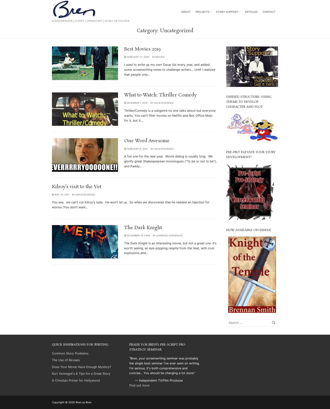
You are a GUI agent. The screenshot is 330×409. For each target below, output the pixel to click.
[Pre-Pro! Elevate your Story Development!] (250, 219)
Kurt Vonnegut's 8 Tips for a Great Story (81, 373)
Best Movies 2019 (142, 49)
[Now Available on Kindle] (252, 275)
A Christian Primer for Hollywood (76, 380)
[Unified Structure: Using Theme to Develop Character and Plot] (252, 141)
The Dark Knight (143, 228)
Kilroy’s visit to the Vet (76, 187)
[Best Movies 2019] (85, 63)
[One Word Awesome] (85, 155)
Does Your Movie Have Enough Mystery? (81, 367)
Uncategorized (163, 103)
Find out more (139, 385)
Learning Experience (169, 235)
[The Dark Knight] (85, 242)
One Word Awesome (147, 141)
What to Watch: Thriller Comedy (160, 95)
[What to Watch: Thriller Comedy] (85, 109)
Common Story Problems (70, 353)
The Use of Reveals (66, 360)
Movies (159, 57)
